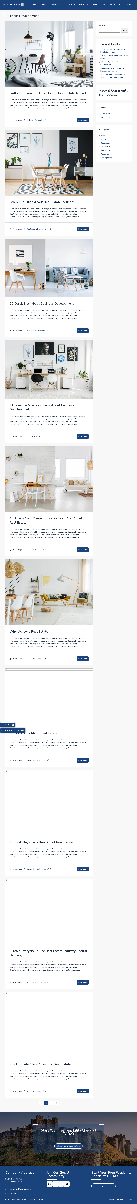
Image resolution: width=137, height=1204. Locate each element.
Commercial (30, 760)
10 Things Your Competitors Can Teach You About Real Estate (46, 520)
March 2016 (105, 113)
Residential (39, 120)
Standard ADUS (115, 5)
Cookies (129, 1200)
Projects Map (70, 5)
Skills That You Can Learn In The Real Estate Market (48, 93)
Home (35, 5)
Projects (56, 5)
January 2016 (106, 117)
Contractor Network (88, 5)
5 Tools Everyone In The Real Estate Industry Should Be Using (48, 953)
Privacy (120, 1200)
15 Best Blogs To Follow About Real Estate (41, 842)
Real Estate (31, 330)
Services (43, 5)
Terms (111, 1200)
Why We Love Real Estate (29, 631)
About (103, 5)
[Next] (56, 1103)
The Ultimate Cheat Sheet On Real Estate (40, 1064)
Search (102, 25)
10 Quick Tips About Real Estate (33, 733)
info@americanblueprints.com (18, 1189)
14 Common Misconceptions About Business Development (42, 407)
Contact (128, 5)
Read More (82, 120)
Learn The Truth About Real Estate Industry (42, 202)
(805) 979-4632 (12, 1193)
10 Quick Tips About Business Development (42, 303)
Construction (31, 229)
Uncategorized (106, 158)
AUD (28, 436)
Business (29, 120)
